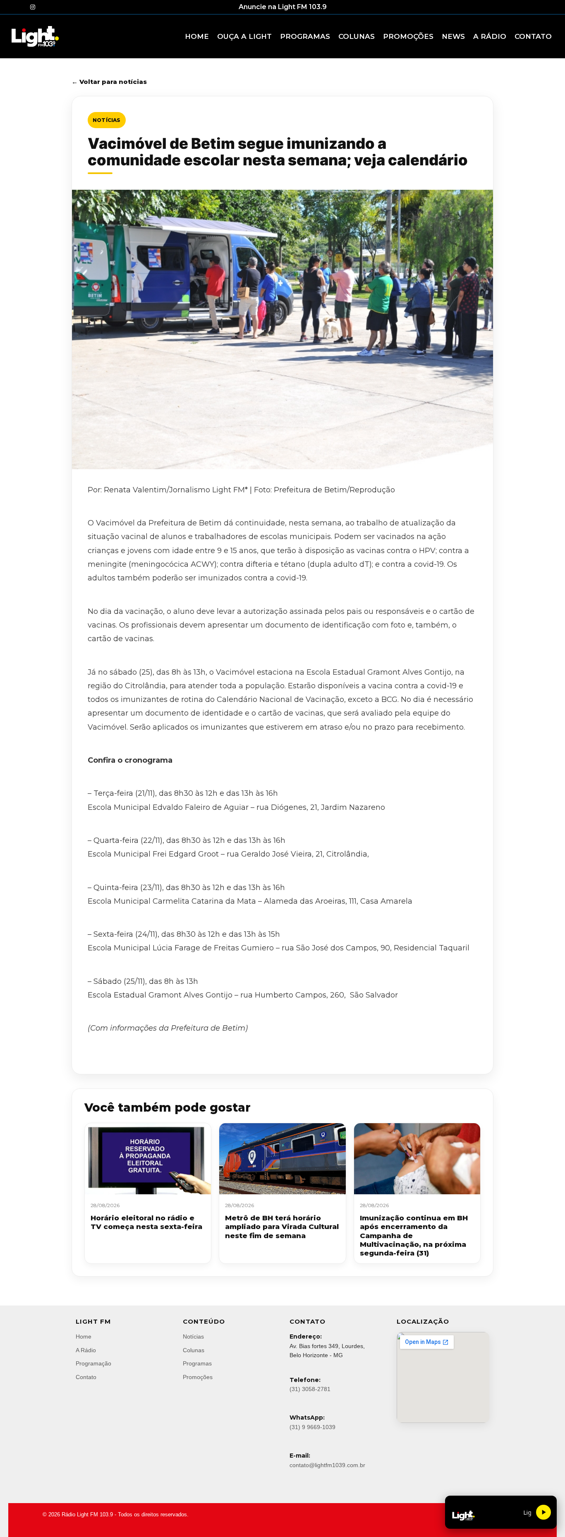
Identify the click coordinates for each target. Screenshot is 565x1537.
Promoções (198, 1377)
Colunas (193, 1350)
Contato (86, 1377)
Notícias (107, 120)
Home (83, 1336)
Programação (93, 1363)
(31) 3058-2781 (310, 1389)
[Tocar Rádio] (543, 1512)
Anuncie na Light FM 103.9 (283, 7)
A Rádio (86, 1350)
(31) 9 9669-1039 (312, 1427)
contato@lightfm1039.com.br (327, 1465)
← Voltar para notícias (109, 82)
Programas (197, 1363)
